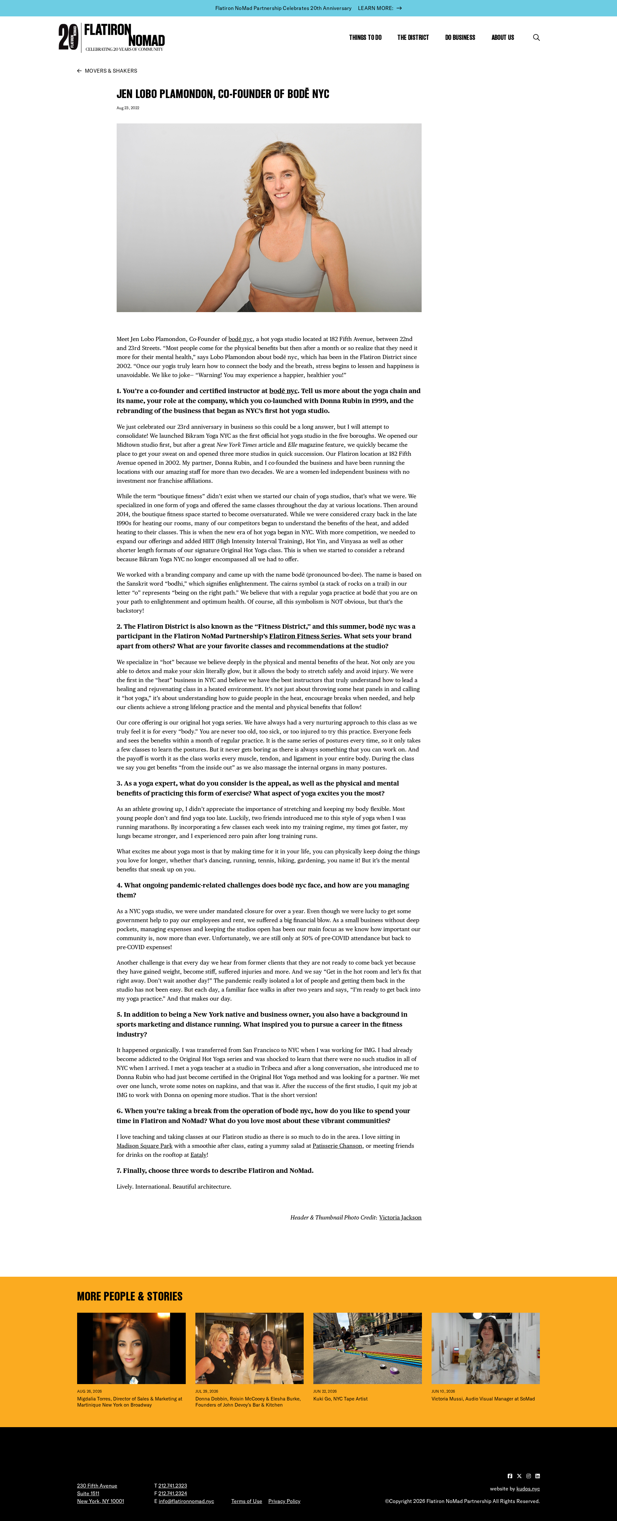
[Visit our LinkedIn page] (537, 1476)
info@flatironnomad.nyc (186, 1501)
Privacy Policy (284, 1501)
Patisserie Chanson (337, 1145)
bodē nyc (240, 339)
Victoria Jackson (400, 1217)
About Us (503, 37)
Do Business (460, 37)
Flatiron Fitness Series (304, 636)
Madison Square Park (145, 1145)
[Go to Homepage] (110, 37)
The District (413, 37)
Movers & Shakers (111, 71)
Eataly (199, 1154)
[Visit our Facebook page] (511, 1476)
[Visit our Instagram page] (529, 1476)
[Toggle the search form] (536, 37)
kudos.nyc (528, 1488)
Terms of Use (246, 1501)
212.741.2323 (172, 1485)
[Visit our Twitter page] (520, 1476)
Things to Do (365, 37)
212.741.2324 (172, 1493)
